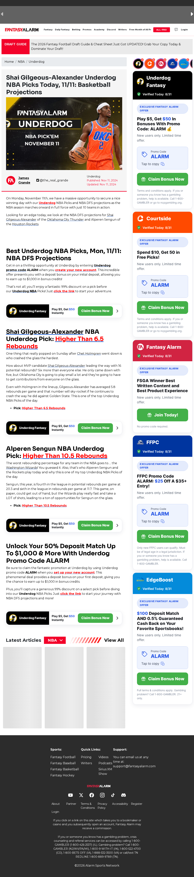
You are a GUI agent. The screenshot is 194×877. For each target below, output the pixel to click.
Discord (111, 29)
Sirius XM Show (105, 771)
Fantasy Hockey (62, 775)
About (56, 804)
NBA (21, 61)
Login (184, 29)
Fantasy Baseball (63, 763)
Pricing (86, 757)
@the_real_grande (54, 180)
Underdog (37, 61)
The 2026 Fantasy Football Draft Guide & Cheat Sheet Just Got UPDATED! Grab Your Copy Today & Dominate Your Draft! (106, 46)
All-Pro (161, 29)
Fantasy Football (63, 757)
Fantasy (48, 29)
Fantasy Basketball (64, 769)
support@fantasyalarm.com (134, 766)
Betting (76, 29)
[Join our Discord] (176, 29)
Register (136, 804)
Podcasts (105, 763)
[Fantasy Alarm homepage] (22, 30)
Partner (71, 804)
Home (9, 61)
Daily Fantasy (62, 29)
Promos (87, 29)
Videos (103, 757)
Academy (99, 29)
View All (114, 640)
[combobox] (55, 640)
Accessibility (120, 804)
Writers (122, 29)
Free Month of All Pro (141, 29)
